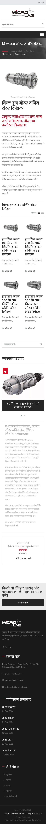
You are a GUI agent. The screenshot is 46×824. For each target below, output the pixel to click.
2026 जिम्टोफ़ (8, 707)
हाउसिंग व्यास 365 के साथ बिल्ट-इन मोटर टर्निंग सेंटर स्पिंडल (34, 304)
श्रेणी (20, 51)
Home (12, 51)
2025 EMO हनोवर (10, 728)
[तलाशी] (42, 24)
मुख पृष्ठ (9, 774)
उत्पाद (8, 785)
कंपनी (8, 780)
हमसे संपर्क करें (11, 796)
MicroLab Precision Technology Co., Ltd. (21, 813)
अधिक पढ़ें (8, 271)
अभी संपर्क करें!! (23, 602)
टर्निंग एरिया (28, 51)
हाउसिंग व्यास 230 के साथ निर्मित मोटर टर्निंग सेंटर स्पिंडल (34, 246)
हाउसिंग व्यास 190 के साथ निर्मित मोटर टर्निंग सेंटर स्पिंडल (11, 246)
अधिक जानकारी (23, 558)
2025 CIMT (7, 739)
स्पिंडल (18, 522)
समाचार (9, 791)
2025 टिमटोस (8, 750)
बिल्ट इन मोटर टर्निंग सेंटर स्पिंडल (14, 54)
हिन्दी (42, 3)
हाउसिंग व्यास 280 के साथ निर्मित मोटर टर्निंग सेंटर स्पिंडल (11, 304)
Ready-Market (34, 820)
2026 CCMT (8, 718)
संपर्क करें (15, 525)
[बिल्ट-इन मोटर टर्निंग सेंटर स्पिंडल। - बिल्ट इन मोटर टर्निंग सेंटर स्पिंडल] (23, 79)
